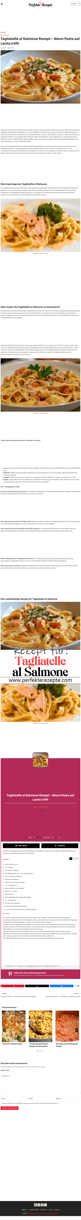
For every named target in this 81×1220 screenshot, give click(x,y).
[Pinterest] (42, 1204)
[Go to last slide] (4, 1030)
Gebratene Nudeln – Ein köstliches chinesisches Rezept (18, 995)
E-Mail (31, 1099)
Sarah (4, 48)
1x (70, 858)
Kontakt (56, 1210)
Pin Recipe (61, 846)
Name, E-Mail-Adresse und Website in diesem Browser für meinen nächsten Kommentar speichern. (30, 1103)
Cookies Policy (34, 1210)
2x (74, 858)
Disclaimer (43, 1210)
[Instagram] (38, 1204)
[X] (45, 1204)
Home (51, 1210)
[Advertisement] (40, 19)
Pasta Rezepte (5, 35)
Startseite (3, 32)
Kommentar (5, 1076)
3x (77, 858)
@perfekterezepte (69, 975)
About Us (25, 1210)
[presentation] (14, 1026)
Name (3, 1099)
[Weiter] (76, 1030)
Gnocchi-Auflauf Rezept (12, 1044)
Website (58, 1099)
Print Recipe (22, 846)
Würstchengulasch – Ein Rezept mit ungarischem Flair (63, 995)
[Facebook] (35, 1204)
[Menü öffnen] (1, 3)
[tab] (37, 1050)
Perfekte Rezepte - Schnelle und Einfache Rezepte (43, 1213)
